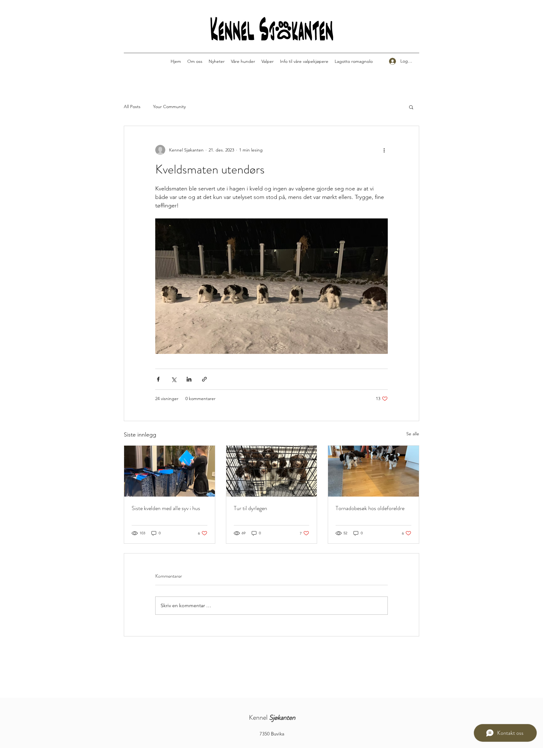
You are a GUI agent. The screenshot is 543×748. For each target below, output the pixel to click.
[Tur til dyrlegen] (271, 471)
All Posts (132, 106)
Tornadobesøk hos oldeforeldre (370, 508)
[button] (411, 106)
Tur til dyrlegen (250, 508)
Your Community (169, 106)
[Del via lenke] (204, 379)
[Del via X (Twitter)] (174, 379)
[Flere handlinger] (384, 150)
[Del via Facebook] (158, 379)
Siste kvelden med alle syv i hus (166, 508)
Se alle (412, 434)
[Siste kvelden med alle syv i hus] (169, 471)
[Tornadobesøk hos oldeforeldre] (373, 471)
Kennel (272, 717)
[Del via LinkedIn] (189, 379)
